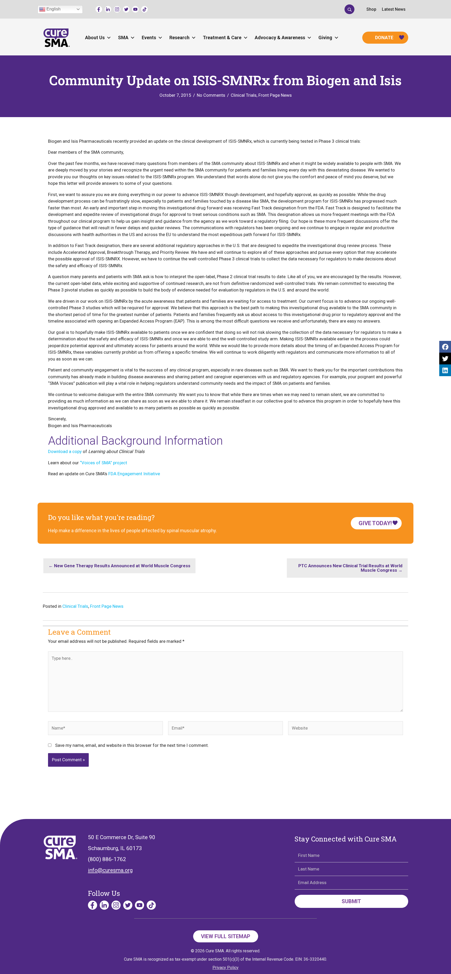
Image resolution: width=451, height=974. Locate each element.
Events (149, 37)
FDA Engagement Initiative (134, 473)
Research (179, 37)
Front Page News (275, 95)
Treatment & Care (222, 37)
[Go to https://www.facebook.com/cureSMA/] (99, 9)
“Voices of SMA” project (103, 462)
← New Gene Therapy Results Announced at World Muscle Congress (119, 565)
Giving (325, 37)
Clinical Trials (244, 95)
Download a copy (65, 451)
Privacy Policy (225, 967)
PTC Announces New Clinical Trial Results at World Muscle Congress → (350, 568)
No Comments (211, 95)
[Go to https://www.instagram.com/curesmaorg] (117, 9)
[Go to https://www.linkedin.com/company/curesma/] (108, 9)
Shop (371, 9)
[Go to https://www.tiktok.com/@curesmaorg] (144, 9)
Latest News (394, 9)
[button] (349, 9)
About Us (95, 37)
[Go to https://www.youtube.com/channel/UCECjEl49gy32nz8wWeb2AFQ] (135, 9)
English (53, 9)
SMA (123, 37)
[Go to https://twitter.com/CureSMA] (126, 9)
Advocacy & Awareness (280, 37)
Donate (384, 37)
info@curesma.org (110, 870)
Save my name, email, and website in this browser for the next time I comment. (132, 745)
